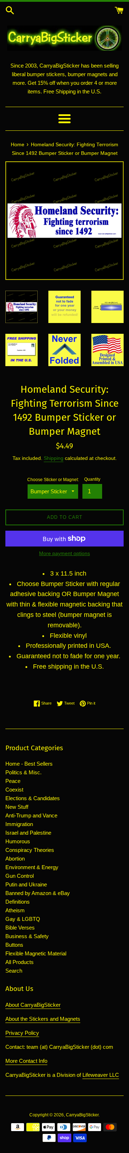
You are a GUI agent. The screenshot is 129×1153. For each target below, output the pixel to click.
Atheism (15, 910)
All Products (19, 962)
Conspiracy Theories (29, 850)
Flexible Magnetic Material (35, 953)
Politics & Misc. (23, 772)
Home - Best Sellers (29, 764)
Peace (12, 781)
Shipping (53, 458)
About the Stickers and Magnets (42, 1019)
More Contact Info (26, 1061)
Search (13, 971)
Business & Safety (27, 936)
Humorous (17, 841)
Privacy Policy (22, 1033)
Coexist (14, 790)
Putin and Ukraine (26, 884)
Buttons (14, 945)
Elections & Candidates (32, 798)
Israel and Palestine (28, 833)
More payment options (64, 553)
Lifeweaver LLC (100, 1075)
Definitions (17, 902)
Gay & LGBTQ (22, 919)
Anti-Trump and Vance (31, 815)
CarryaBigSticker (82, 1114)
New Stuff (16, 807)
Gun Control (19, 876)
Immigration (19, 824)
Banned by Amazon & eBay (37, 893)
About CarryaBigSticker (33, 1005)
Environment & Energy (31, 867)
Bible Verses (20, 927)
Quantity (92, 479)
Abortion (15, 858)
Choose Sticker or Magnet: (53, 479)
